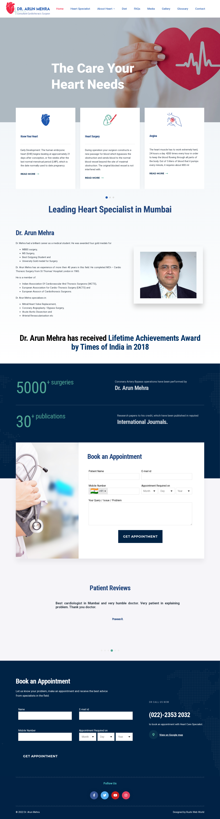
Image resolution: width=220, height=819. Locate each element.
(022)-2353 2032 (169, 715)
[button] (106, 197)
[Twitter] (105, 795)
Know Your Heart (29, 136)
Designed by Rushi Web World (188, 812)
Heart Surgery (92, 136)
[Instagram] (126, 795)
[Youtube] (115, 795)
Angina (153, 136)
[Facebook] (94, 795)
